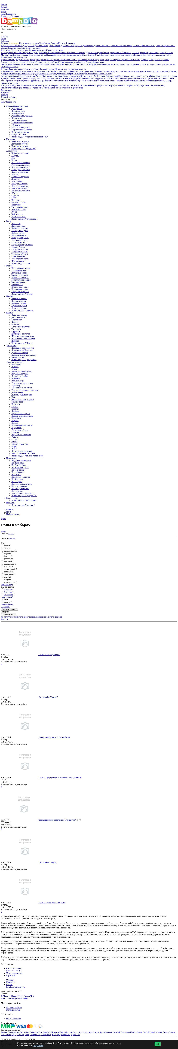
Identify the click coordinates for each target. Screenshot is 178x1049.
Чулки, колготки (158, 55)
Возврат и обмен (13, 971)
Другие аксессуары (94, 52)
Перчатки (104, 55)
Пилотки (61, 71)
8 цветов (8, 592)
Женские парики (46, 69)
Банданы (34, 52)
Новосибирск (136, 1032)
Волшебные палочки (57, 52)
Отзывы (9, 980)
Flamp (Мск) (29, 996)
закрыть (4, 95)
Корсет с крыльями (130, 52)
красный (8, 561)
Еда (57, 78)
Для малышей (54, 45)
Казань (62, 1032)
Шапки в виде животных (133, 71)
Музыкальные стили (135, 78)
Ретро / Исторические (86, 81)
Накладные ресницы (72, 55)
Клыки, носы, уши (55, 60)
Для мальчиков (41, 45)
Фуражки (98, 71)
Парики (54, 43)
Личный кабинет (8, 97)
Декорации (70, 43)
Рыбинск (158, 1032)
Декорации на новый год (22, 74)
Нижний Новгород (121, 1032)
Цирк (135, 81)
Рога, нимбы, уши (142, 55)
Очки (97, 55)
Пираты (8, 81)
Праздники (6, 85)
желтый (8, 566)
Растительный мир (59, 81)
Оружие (91, 55)
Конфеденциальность (15, 987)
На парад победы (21, 88)
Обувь (84, 55)
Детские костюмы (102, 45)
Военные (101, 76)
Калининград (72, 1032)
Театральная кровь (17, 62)
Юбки (168, 55)
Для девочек (28, 45)
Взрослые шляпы (15, 71)
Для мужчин (88, 45)
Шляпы (61, 43)
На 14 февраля (84, 85)
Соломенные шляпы (74, 71)
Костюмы (23, 43)
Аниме (39, 76)
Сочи (27, 1034)
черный (8, 553)
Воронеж (34, 1032)
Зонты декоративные (112, 52)
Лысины (169, 52)
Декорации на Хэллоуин (45, 74)
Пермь (151, 1032)
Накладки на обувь (37, 55)
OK (157, 1044)
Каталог (5, 43)
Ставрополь (35, 1034)
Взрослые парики (16, 69)
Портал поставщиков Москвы (14, 998)
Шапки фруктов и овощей (156, 71)
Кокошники (43, 71)
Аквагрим (10, 60)
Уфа (58, 1034)
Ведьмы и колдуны (71, 76)
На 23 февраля (97, 85)
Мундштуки (6, 55)
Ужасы (112, 81)
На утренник (54, 88)
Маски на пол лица (84, 64)
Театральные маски (9, 67)
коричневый (10, 582)
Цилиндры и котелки (112, 71)
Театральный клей (51, 62)
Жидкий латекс (22, 60)
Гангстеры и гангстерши (129, 76)
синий (7, 577)
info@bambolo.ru (14, 16)
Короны (52, 71)
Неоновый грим (85, 60)
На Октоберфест (52, 85)
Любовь (122, 78)
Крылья (143, 52)
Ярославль (75, 1034)
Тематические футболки (121, 45)
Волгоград (24, 1032)
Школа (142, 81)
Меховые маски (121, 64)
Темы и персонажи (9, 76)
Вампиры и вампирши (52, 76)
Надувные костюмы (16, 48)
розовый (8, 559)
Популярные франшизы (29, 81)
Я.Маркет (5, 996)
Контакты (10, 982)
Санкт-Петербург (8, 1034)
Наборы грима (70, 60)
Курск (3, 11)
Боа (40, 52)
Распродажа (6, 90)
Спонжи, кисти (133, 60)
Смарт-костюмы (33, 48)
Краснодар (83, 1032)
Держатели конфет (64, 74)
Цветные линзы (20, 57)
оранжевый (10, 564)
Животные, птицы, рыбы (70, 78)
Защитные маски (34, 64)
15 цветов (8, 595)
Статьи (9, 984)
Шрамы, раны (98, 62)
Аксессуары (33, 43)
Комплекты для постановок (85, 74)
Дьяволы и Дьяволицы (44, 78)
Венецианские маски (16, 64)
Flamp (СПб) (16, 996)
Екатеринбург (44, 1032)
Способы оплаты (13, 968)
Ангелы (31, 76)
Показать (9, 609)
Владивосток (13, 1032)
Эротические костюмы (155, 81)
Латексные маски (50, 64)
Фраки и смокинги (124, 81)
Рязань (165, 1032)
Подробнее (38, 1045)
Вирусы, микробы (88, 76)
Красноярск (94, 1032)
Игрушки (99, 78)
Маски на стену (105, 74)
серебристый (10, 551)
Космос (107, 78)
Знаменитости (88, 78)
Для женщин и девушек (71, 45)
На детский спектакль (21, 85)
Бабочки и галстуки (21, 52)
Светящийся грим (118, 60)
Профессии (46, 81)
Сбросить (5, 607)
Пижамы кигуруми (54, 50)
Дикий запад (28, 78)
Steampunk (23, 76)
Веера (45, 52)
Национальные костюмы (156, 78)
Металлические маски (103, 64)
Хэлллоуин (14, 43)
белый (7, 546)
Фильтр (4, 619)
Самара (172, 1032)
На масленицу (38, 85)
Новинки (5, 92)
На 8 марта (109, 85)
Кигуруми (5, 50)
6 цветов (8, 589)
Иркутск (55, 1032)
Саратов (20, 1034)
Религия (72, 81)
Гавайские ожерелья (76, 52)
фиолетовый (10, 569)
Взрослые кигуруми (20, 50)
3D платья (137, 45)
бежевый (9, 556)
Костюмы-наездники (151, 45)
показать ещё (7, 584)
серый (7, 548)
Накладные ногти (54, 55)
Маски (47, 43)
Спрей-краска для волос (151, 60)
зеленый (8, 572)
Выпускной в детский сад (71, 88)
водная (8, 602)
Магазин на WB (13, 1010)
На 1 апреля (151, 85)
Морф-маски (133, 64)
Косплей (114, 78)
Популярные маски (166, 64)
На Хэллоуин (140, 85)
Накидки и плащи (20, 55)
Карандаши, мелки (38, 60)
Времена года (112, 76)
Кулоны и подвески (156, 52)
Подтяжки (129, 55)
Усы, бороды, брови (82, 62)
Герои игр (145, 76)
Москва (108, 1032)
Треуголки (88, 71)
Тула (54, 1034)
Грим (41, 43)
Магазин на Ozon (14, 1007)
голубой (8, 579)
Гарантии (10, 975)
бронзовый (10, 574)
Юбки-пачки (6, 57)
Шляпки (172, 71)
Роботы (99, 81)
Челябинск (65, 1034)
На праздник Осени (39, 88)
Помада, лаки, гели (100, 60)
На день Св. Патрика (124, 85)
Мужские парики (62, 69)
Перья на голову (117, 55)
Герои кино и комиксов (160, 76)
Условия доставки (14, 973)
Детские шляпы (31, 71)
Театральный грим (34, 62)
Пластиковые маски (149, 64)
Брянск (4, 1032)
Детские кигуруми (37, 50)
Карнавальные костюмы (12, 45)
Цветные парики (78, 69)
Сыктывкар (46, 1034)
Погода (15, 81)
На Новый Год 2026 (68, 85)
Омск (145, 1032)
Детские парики (32, 69)
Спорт (106, 81)
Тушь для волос (66, 62)
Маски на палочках (66, 64)
